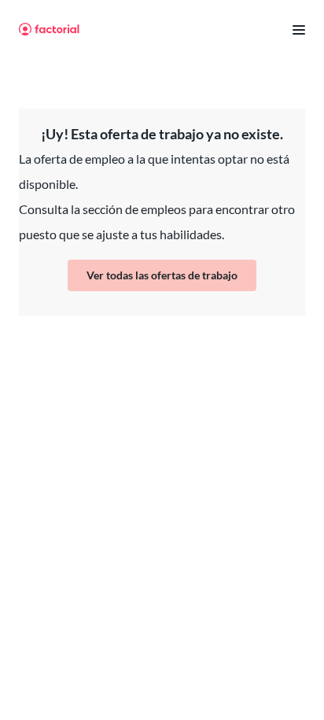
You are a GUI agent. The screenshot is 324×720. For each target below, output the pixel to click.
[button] (292, 29)
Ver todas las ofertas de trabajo (162, 275)
